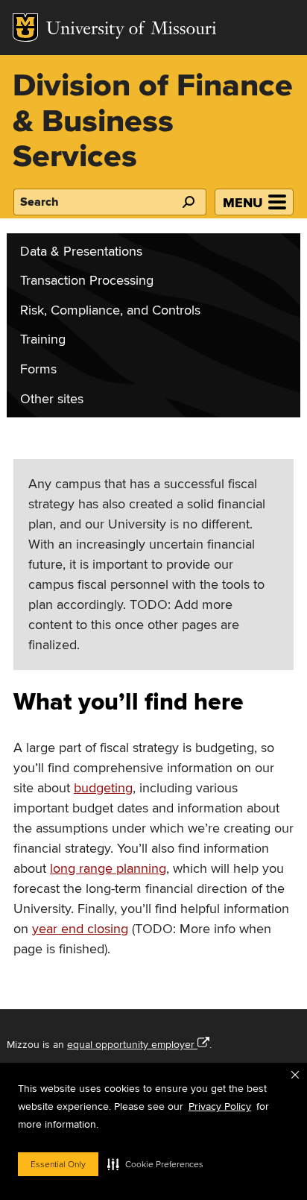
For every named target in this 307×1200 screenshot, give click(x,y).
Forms (38, 369)
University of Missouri (131, 30)
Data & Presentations (81, 251)
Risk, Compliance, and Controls (110, 310)
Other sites (51, 399)
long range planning (108, 869)
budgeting (103, 788)
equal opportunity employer (130, 1044)
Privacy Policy (220, 1106)
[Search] (187, 202)
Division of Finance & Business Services (153, 122)
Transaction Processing (87, 280)
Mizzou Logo (25, 27)
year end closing (80, 929)
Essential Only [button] (58, 1164)
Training (43, 339)
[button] (155, 1164)
